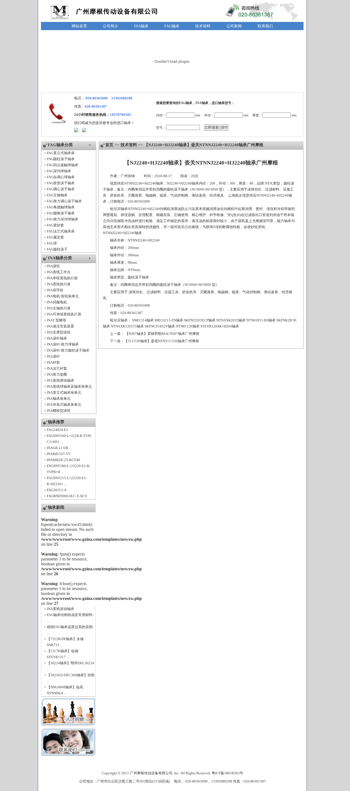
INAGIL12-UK (57, 448)
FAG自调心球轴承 (61, 177)
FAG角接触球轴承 (61, 207)
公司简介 (110, 26)
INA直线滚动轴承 (60, 609)
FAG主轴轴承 (57, 195)
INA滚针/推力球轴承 (63, 344)
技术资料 (203, 26)
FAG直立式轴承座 (61, 153)
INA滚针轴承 (57, 338)
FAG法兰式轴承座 (61, 231)
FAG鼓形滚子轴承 (61, 183)
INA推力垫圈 (57, 374)
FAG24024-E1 (57, 430)
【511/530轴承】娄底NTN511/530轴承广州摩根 (161, 341)
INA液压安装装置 (60, 326)
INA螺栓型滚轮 (59, 411)
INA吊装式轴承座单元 (64, 404)
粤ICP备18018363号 (227, 773)
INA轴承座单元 (59, 398)
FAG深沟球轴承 (59, 171)
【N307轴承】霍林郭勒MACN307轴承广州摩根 (162, 334)
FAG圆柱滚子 (57, 249)
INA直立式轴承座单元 (64, 392)
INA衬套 (53, 362)
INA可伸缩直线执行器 (64, 314)
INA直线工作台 (59, 272)
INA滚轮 (53, 266)
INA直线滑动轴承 (60, 380)
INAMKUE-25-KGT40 (63, 460)
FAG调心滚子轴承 (61, 189)
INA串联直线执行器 (62, 278)
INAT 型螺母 (56, 320)
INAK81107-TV (59, 454)
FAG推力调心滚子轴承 (64, 201)
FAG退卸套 (55, 225)
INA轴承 (141, 26)
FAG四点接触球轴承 (62, 165)
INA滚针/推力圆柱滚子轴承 (68, 350)
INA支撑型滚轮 (59, 332)
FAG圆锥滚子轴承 (61, 213)
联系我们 (265, 26)
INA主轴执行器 (59, 308)
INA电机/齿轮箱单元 (63, 296)
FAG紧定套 (55, 237)
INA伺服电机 (57, 302)
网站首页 (79, 26)
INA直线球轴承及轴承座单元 (69, 386)
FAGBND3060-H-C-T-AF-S (67, 496)
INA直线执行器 (59, 284)
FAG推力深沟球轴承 (62, 219)
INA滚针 (53, 356)
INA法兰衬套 (57, 368)
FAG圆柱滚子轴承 (61, 159)
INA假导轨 (55, 290)
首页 (109, 145)
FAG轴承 (171, 26)
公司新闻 (234, 26)
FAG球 (52, 243)
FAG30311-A (56, 490)
